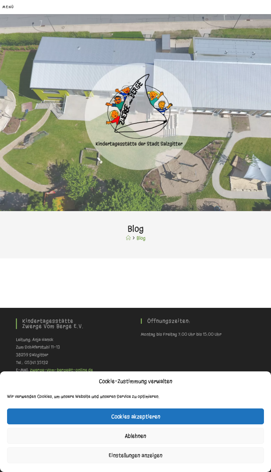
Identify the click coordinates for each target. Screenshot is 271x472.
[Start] (128, 238)
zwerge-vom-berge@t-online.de (61, 370)
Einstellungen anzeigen (135, 455)
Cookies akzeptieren (135, 416)
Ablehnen (135, 436)
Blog (141, 238)
